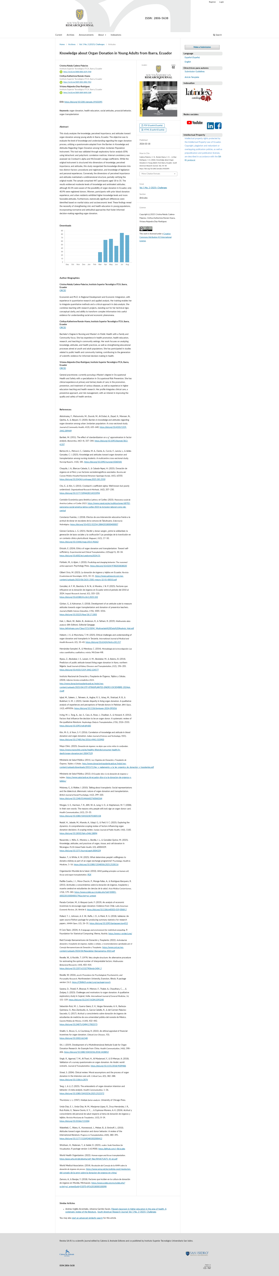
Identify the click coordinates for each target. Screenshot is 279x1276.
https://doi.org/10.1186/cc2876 (74, 1080)
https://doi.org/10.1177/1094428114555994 (80, 493)
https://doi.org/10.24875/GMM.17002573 (78, 1025)
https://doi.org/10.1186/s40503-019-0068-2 (107, 910)
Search (218, 35)
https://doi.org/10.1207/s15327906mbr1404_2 (81, 969)
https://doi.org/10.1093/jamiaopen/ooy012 (109, 924)
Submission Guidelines (195, 72)
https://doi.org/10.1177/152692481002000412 (81, 1139)
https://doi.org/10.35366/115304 (74, 1121)
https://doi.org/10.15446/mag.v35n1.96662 (79, 542)
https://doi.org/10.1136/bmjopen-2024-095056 (95, 708)
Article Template (192, 77)
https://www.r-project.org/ (120, 934)
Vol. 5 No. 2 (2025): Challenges (92, 45)
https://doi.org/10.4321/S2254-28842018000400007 (94, 525)
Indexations (116, 35)
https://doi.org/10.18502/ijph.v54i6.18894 (78, 834)
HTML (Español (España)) (154, 130)
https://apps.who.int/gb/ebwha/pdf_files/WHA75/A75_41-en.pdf (88, 1159)
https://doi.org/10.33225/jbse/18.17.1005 (78, 615)
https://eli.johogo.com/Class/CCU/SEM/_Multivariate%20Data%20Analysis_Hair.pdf (97, 629)
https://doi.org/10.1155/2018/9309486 (108, 1066)
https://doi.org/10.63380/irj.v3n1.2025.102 (79, 597)
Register (212, 2)
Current (58, 35)
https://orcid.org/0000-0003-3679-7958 (77, 72)
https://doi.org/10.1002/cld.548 (74, 1038)
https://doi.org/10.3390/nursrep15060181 (103, 462)
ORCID (63, 291)
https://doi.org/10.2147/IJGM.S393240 (86, 1000)
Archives (70, 35)
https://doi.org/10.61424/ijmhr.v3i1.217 (103, 642)
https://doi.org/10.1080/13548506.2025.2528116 (96, 865)
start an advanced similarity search (87, 1218)
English (188, 62)
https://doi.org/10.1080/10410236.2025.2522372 (82, 1094)
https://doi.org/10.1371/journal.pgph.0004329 (80, 851)
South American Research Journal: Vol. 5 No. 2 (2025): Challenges (127, 1212)
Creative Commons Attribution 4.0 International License (155, 237)
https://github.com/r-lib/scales (111, 1149)
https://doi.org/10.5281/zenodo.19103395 (83, 102)
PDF (89, 875)
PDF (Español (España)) (153, 125)
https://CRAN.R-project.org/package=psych (91, 982)
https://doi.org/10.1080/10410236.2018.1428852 (86, 1052)
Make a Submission (202, 47)
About (101, 35)
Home (62, 45)
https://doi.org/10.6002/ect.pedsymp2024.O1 (80, 556)
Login (221, 2)
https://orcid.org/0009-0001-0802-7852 (77, 82)
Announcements (86, 35)
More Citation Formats (151, 174)
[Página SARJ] (195, 129)
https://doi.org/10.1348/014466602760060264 (81, 799)
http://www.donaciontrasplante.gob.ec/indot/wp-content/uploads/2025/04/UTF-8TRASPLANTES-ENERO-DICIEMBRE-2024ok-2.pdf (95, 687)
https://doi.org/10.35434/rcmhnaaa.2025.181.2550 (82, 479)
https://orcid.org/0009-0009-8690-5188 (77, 92)
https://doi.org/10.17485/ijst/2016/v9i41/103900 (82, 740)
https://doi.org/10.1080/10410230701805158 (80, 816)
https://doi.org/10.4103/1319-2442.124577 (79, 670)
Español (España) (192, 58)
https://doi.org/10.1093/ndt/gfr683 (75, 726)
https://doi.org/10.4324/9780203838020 (108, 566)
